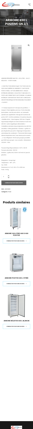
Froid (9, 192)
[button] (28, 45)
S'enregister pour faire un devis (14, 183)
